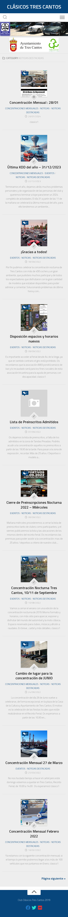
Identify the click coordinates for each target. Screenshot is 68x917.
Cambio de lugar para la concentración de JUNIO (34, 676)
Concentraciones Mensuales (21, 108)
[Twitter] (34, 907)
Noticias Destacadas (38, 177)
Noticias (45, 108)
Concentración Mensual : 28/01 (34, 102)
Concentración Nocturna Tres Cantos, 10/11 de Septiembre (34, 590)
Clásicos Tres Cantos (34, 7)
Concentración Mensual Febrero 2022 (34, 833)
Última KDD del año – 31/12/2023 (34, 167)
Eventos (49, 173)
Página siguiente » (54, 878)
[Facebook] (28, 907)
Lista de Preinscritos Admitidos (34, 422)
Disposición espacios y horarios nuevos (34, 339)
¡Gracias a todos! (34, 252)
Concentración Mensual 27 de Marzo (34, 762)
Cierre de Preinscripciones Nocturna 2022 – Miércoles (34, 505)
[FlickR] (40, 907)
